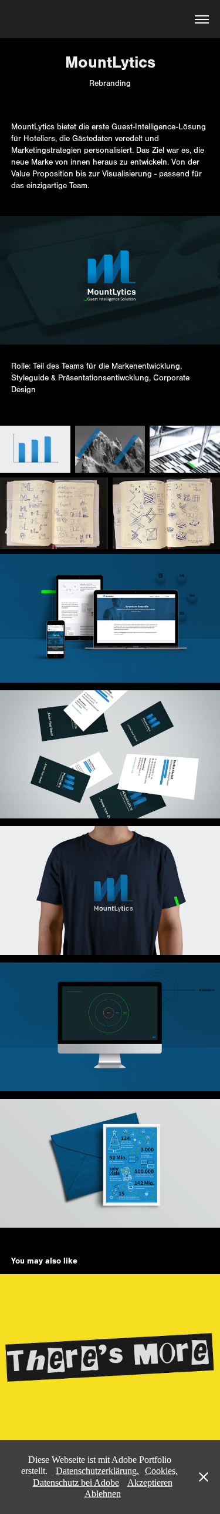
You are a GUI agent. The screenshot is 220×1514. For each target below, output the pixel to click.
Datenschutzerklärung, (97, 1471)
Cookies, (161, 1471)
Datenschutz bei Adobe (76, 1483)
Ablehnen (102, 1494)
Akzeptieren (149, 1483)
